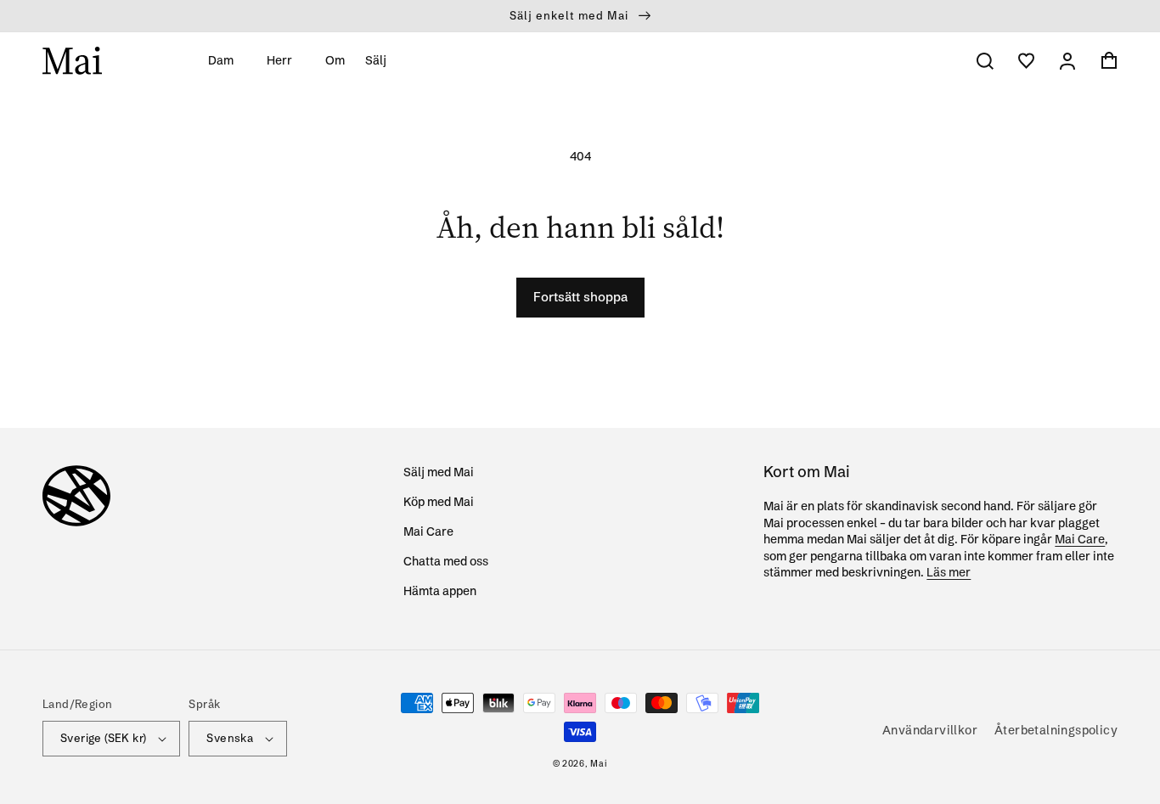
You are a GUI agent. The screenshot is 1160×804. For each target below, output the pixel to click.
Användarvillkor (929, 730)
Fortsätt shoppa (580, 297)
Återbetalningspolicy (1056, 730)
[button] (227, 60)
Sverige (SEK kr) (103, 738)
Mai (598, 763)
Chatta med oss (445, 561)
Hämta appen (439, 591)
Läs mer (948, 572)
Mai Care (428, 531)
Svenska (229, 738)
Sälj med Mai (438, 472)
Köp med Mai (438, 501)
